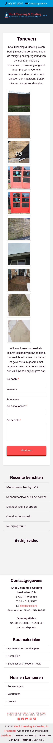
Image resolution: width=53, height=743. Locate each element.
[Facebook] (19, 719)
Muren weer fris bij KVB (22, 487)
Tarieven (41, 713)
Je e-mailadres (16, 406)
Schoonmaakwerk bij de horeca (26, 497)
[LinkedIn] (26, 719)
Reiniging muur (15, 526)
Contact (41, 715)
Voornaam (12, 389)
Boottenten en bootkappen (23, 648)
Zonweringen (15, 686)
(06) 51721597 (15, 3)
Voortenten (14, 693)
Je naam (13, 379)
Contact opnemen (37, 3)
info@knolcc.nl (28, 605)
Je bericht (14, 420)
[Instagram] (30, 719)
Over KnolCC (14, 715)
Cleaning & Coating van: (20, 713)
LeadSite (6, 735)
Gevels (12, 701)
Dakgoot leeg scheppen (21, 506)
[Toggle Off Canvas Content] (44, 15)
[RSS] (34, 719)
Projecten (29, 715)
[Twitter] (22, 719)
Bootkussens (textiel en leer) (24, 663)
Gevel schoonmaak (18, 516)
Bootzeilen (14, 656)
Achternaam (13, 399)
